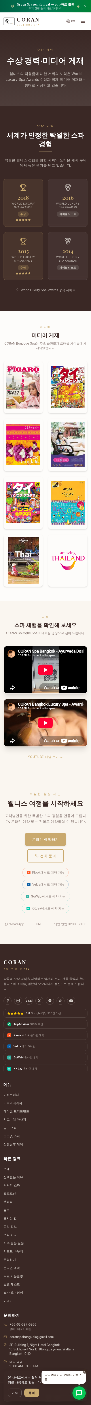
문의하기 (10, 1259)
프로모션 (10, 1193)
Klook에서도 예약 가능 (46, 872)
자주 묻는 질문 (14, 1243)
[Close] (85, 6)
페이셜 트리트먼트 (16, 1111)
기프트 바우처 (13, 1251)
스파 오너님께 (13, 1292)
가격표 (8, 1301)
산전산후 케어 (13, 1144)
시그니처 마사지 (15, 1119)
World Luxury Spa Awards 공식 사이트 (48, 290)
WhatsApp (16, 924)
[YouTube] (71, 1001)
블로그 (8, 1210)
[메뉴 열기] (83, 21)
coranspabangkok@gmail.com (31, 1337)
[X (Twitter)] (39, 1001)
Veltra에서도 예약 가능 (46, 884)
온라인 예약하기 (45, 839)
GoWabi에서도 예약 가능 (46, 896)
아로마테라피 (13, 1103)
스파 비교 (10, 1235)
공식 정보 (10, 1226)
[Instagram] (18, 1001)
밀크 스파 (10, 1128)
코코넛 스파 (12, 1136)
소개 (7, 1169)
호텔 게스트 (12, 1284)
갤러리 (8, 1202)
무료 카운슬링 (13, 1276)
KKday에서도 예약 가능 (45, 908)
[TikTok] (60, 1001)
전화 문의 (48, 856)
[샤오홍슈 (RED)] (50, 1001)
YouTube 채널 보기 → (45, 757)
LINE (39, 924)
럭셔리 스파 (12, 1185)
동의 (32, 1393)
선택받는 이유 (13, 1177)
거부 (15, 1393)
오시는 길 (10, 1218)
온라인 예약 (12, 1268)
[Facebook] (7, 1001)
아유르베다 (11, 1095)
